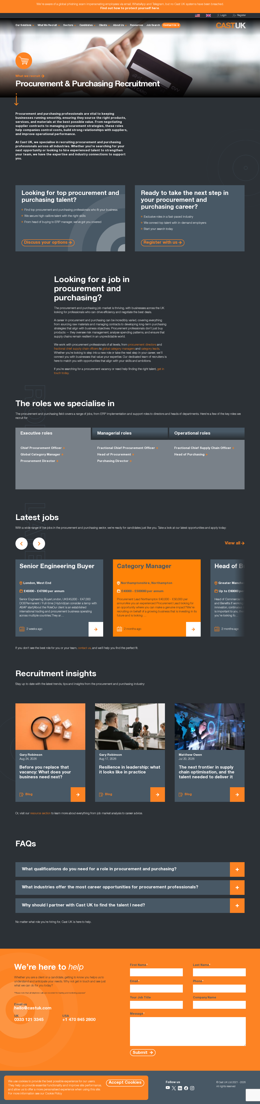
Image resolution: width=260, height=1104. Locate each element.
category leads (150, 348)
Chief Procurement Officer (41, 448)
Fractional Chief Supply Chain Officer (202, 448)
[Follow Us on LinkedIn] (180, 1088)
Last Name (201, 965)
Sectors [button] (68, 25)
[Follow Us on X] (174, 1088)
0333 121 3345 (28, 1020)
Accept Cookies (125, 1083)
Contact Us (169, 25)
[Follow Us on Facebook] (186, 1088)
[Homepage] (208, 15)
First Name (138, 965)
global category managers (118, 348)
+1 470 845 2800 (78, 1020)
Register (241, 15)
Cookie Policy (53, 1093)
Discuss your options (46, 243)
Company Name (204, 997)
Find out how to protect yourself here (129, 8)
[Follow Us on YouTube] (168, 1088)
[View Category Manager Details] (96, 629)
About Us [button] (118, 25)
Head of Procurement (114, 454)
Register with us (161, 243)
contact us (84, 648)
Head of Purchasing (189, 454)
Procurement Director (38, 461)
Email (134, 981)
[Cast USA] (197, 15)
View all (232, 543)
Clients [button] (103, 25)
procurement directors (142, 344)
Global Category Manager (40, 454)
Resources (136, 25)
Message (137, 1014)
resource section (40, 813)
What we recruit (27, 76)
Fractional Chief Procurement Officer (126, 448)
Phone (198, 981)
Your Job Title (140, 997)
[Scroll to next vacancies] (39, 543)
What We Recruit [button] (47, 25)
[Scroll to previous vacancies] (21, 543)
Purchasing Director (113, 461)
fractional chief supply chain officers (76, 348)
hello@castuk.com (32, 1009)
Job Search (153, 25)
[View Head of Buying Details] (193, 629)
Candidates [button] (86, 25)
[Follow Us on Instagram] (192, 1088)
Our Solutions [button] (23, 25)
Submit (141, 1053)
